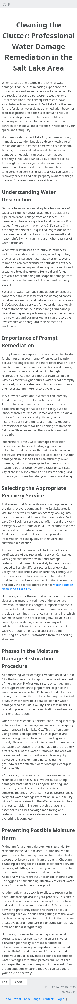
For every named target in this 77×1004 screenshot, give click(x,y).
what (17, 999)
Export (17, 982)
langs (36, 999)
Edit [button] (4, 982)
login (60, 999)
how (27, 999)
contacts (49, 999)
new (8, 999)
